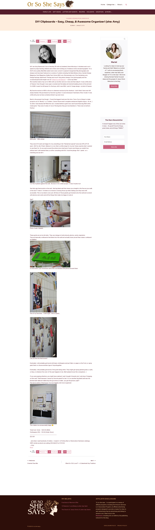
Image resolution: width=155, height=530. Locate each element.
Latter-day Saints (69, 12)
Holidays (90, 12)
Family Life (47, 12)
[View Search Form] (126, 4)
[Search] (124, 38)
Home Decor (85, 18)
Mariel (73, 25)
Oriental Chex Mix (32, 462)
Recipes (82, 12)
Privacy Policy (122, 525)
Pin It (31, 447)
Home (103, 4)
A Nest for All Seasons (58, 80)
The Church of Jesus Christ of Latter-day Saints (76, 510)
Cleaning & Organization (73, 18)
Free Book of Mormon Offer (70, 503)
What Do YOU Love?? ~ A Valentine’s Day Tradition (80, 462)
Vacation (99, 12)
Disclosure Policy (110, 525)
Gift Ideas (57, 12)
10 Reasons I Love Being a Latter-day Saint (75, 506)
